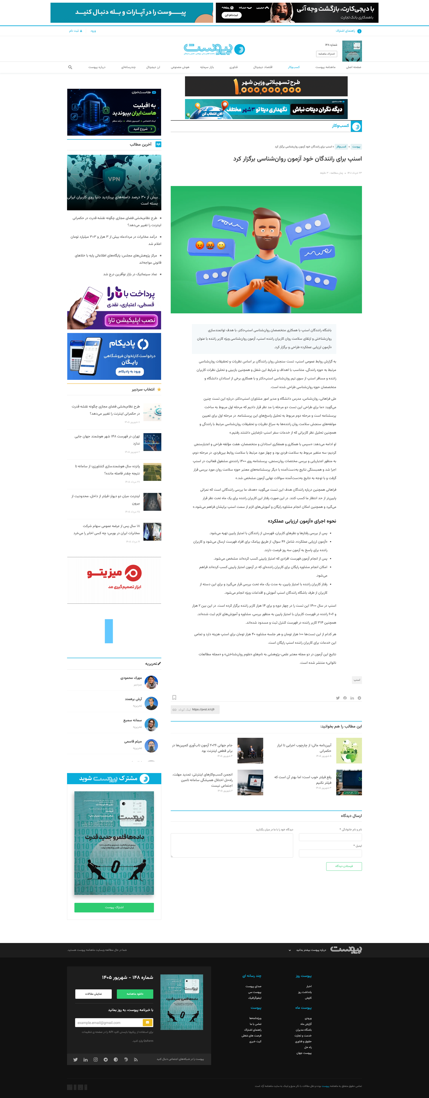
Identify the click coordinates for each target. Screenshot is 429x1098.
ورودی (308, 1018)
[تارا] (114, 306)
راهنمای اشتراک (345, 31)
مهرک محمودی (131, 678)
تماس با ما (255, 1024)
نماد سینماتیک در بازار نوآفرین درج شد (130, 274)
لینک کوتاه (185, 709)
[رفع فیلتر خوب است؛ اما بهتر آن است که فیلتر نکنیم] (349, 794)
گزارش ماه (306, 1024)
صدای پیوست (253, 986)
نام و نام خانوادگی (352, 829)
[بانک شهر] (266, 86)
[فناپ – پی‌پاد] (114, 356)
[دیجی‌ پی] (297, 13)
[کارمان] (114, 630)
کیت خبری (255, 1041)
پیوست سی (254, 992)
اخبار (309, 986)
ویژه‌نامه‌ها (255, 1018)
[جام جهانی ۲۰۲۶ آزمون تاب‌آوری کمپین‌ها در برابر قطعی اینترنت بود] (250, 763)
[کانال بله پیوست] (131, 13)
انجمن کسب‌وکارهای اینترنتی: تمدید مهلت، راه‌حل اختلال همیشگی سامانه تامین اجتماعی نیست (202, 780)
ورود (93, 31)
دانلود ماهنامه (135, 994)
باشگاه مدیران (304, 1030)
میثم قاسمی (133, 741)
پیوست (356, 147)
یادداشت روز (305, 992)
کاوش (308, 998)
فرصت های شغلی (251, 1036)
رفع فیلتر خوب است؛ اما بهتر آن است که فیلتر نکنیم (302, 780)
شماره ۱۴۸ (331, 45)
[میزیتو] (114, 580)
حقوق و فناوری (303, 1041)
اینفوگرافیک (254, 998)
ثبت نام (74, 31)
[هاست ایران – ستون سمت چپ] (114, 112)
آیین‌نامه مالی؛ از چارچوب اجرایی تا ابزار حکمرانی (304, 748)
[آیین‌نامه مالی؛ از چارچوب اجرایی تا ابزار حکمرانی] (349, 763)
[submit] (147, 1022)
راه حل (308, 1047)
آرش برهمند (133, 699)
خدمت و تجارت (303, 1036)
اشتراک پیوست (114, 907)
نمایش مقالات (93, 994)
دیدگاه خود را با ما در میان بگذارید (274, 829)
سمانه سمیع (132, 720)
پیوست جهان (304, 1053)
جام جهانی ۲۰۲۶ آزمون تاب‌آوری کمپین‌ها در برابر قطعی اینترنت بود (202, 748)
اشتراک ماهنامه (326, 54)
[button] (70, 67)
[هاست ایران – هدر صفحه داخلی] (266, 109)
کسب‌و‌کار (340, 125)
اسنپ (357, 680)
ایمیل (359, 846)
